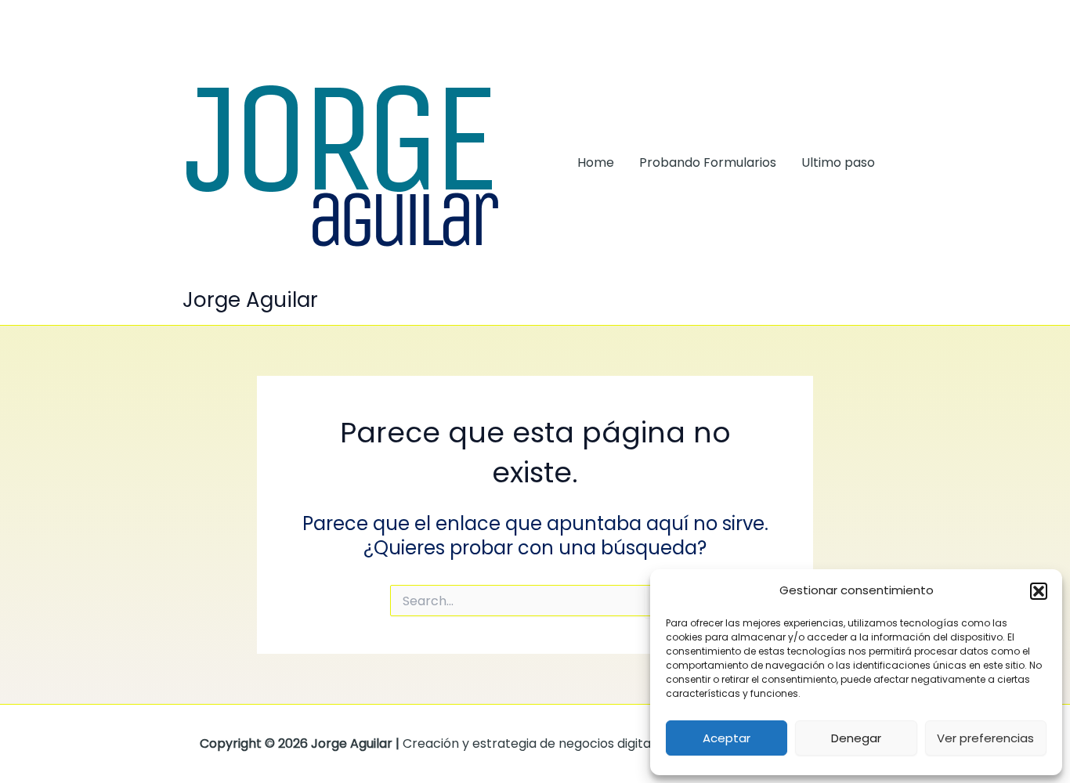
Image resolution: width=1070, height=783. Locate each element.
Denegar (856, 738)
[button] (1039, 591)
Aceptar (726, 738)
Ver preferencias (985, 738)
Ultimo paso (838, 162)
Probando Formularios (707, 162)
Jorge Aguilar (250, 300)
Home (595, 162)
